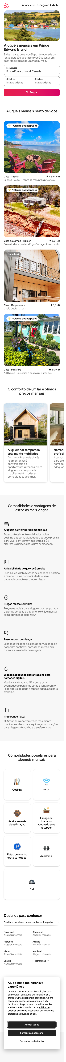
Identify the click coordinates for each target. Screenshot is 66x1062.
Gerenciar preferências (32, 1041)
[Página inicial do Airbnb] (6, 5)
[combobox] (31, 71)
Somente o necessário (32, 1033)
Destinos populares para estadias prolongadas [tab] (28, 922)
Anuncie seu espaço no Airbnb (40, 5)
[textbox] (17, 83)
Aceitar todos (32, 1024)
